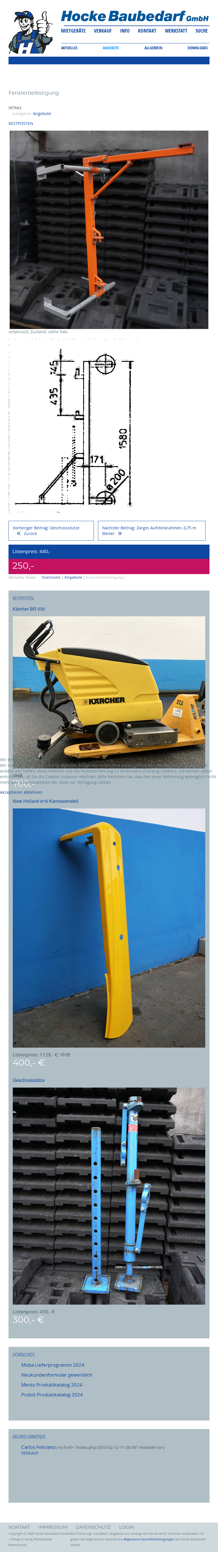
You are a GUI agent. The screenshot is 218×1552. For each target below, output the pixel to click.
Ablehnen (33, 792)
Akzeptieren (11, 792)
